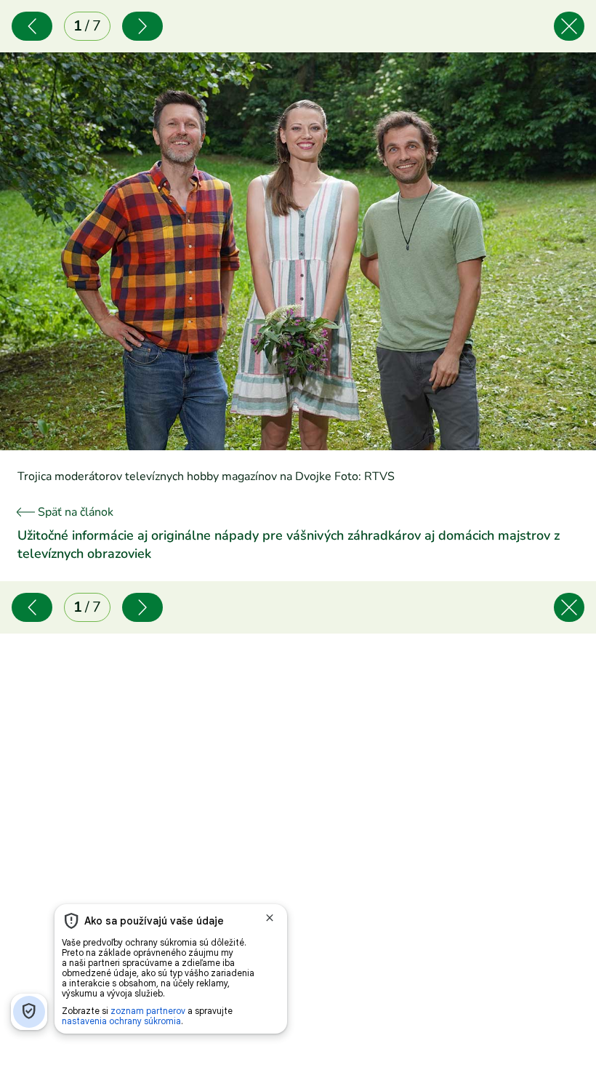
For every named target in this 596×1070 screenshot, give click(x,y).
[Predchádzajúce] (32, 26)
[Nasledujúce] (142, 26)
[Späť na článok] (569, 26)
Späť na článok (74, 512)
